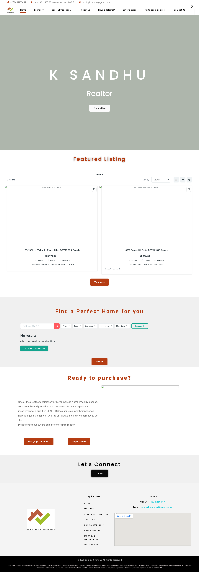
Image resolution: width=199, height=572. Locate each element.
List (182, 179)
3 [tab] (50, 240)
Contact (99, 473)
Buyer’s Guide (92, 530)
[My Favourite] (191, 7)
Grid (176, 179)
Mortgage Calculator (91, 538)
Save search (139, 326)
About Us (89, 519)
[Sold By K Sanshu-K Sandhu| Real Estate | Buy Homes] (10, 10)
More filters (120, 326)
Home (87, 503)
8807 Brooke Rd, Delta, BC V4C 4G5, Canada (146, 250)
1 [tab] (45, 240)
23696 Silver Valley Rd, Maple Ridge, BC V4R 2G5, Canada (52, 250)
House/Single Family (112, 269)
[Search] (57, 326)
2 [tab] (47, 240)
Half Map (189, 179)
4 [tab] (52, 240)
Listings (89, 508)
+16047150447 (157, 501)
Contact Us (91, 545)
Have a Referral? (94, 525)
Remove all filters (36, 348)
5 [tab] (55, 240)
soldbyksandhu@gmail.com (156, 507)
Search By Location (96, 514)
